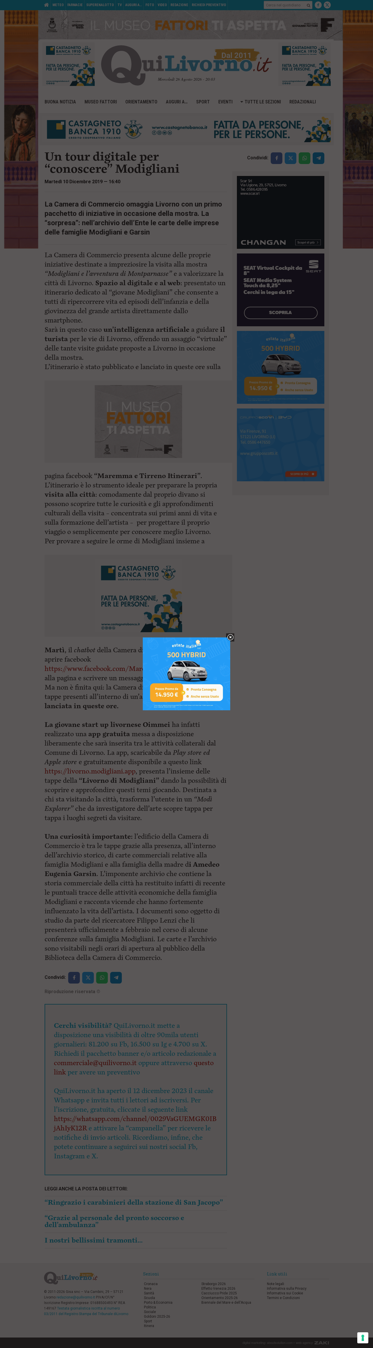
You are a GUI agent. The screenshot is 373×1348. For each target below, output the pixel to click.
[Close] (230, 638)
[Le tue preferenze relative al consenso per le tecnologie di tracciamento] (362, 1337)
